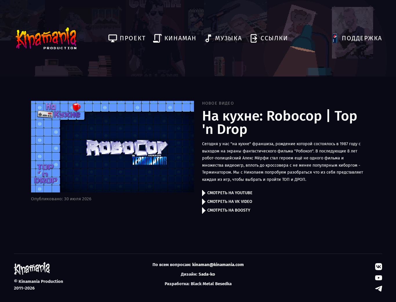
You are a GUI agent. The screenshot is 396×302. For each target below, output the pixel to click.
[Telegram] (378, 288)
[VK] (378, 266)
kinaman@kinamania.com (218, 264)
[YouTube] (378, 277)
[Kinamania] (46, 38)
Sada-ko (207, 274)
